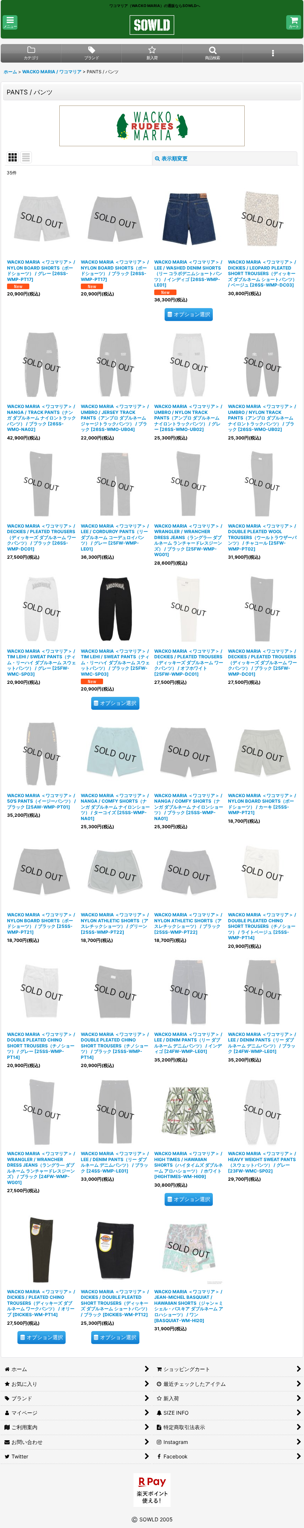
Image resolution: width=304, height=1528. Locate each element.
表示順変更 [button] (175, 158)
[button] (10, 22)
